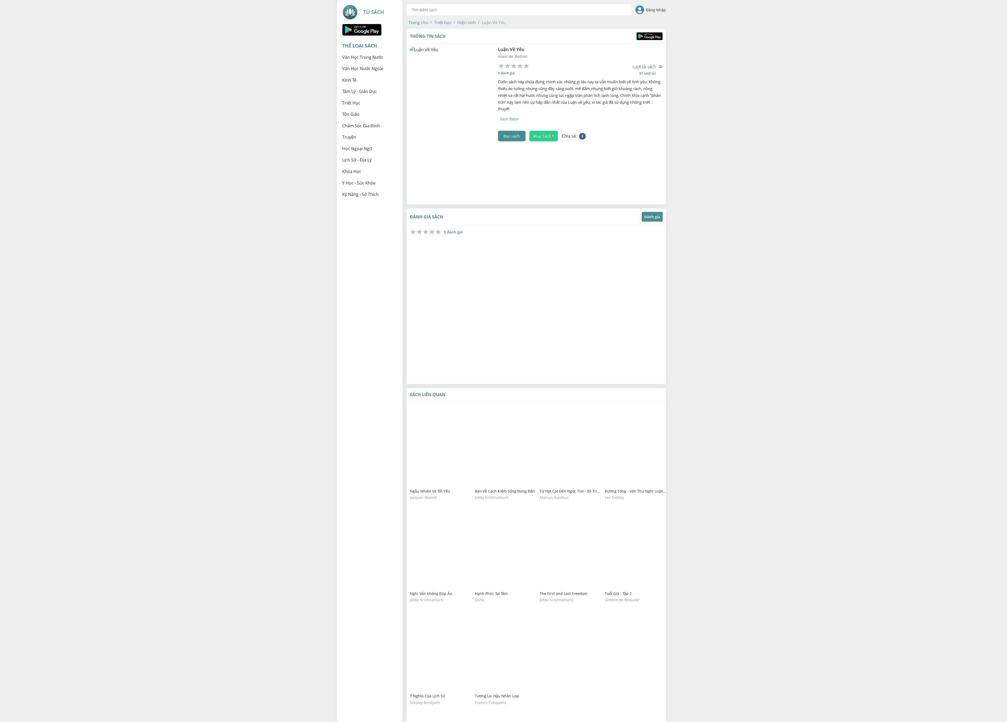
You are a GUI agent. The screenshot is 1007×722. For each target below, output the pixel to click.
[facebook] (582, 136)
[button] (418, 22)
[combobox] (519, 9)
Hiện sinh (466, 22)
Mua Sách (542, 135)
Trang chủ (418, 22)
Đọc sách (512, 135)
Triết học (443, 22)
